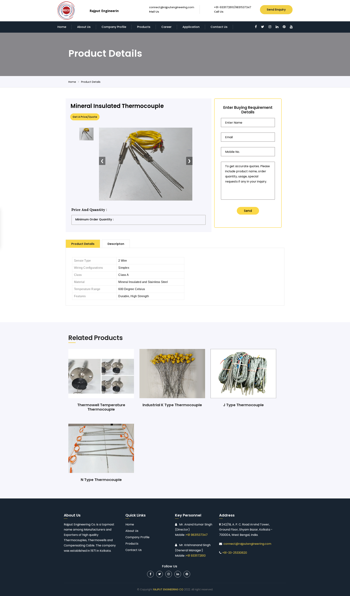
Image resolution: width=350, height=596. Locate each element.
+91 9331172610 (196, 556)
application (191, 27)
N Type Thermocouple (101, 479)
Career (166, 27)
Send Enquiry (276, 9)
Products (143, 27)
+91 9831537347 (197, 535)
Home (61, 27)
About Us (84, 27)
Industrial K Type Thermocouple (172, 404)
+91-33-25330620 (234, 553)
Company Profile (114, 27)
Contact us (219, 27)
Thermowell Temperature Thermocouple (101, 407)
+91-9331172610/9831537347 (232, 7)
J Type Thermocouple (243, 404)
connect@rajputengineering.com (171, 7)
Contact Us (133, 550)
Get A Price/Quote (85, 117)
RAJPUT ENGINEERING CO (168, 589)
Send (248, 211)
